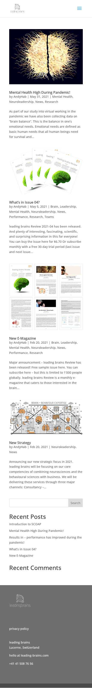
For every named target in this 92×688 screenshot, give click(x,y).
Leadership (68, 206)
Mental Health (62, 97)
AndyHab (20, 97)
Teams (49, 217)
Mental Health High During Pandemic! (39, 92)
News (39, 102)
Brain (54, 206)
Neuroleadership (21, 102)
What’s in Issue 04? (24, 202)
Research (51, 102)
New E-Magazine (22, 338)
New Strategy (20, 442)
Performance (18, 217)
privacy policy (19, 629)
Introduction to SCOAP (25, 524)
